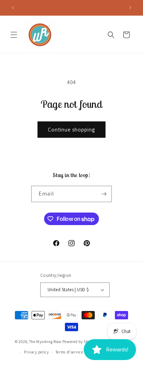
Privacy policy (36, 352)
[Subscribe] (103, 194)
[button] (14, 34)
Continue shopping (71, 129)
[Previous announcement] (12, 7)
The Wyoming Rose (45, 341)
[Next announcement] (130, 7)
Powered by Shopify (80, 341)
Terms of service (69, 352)
